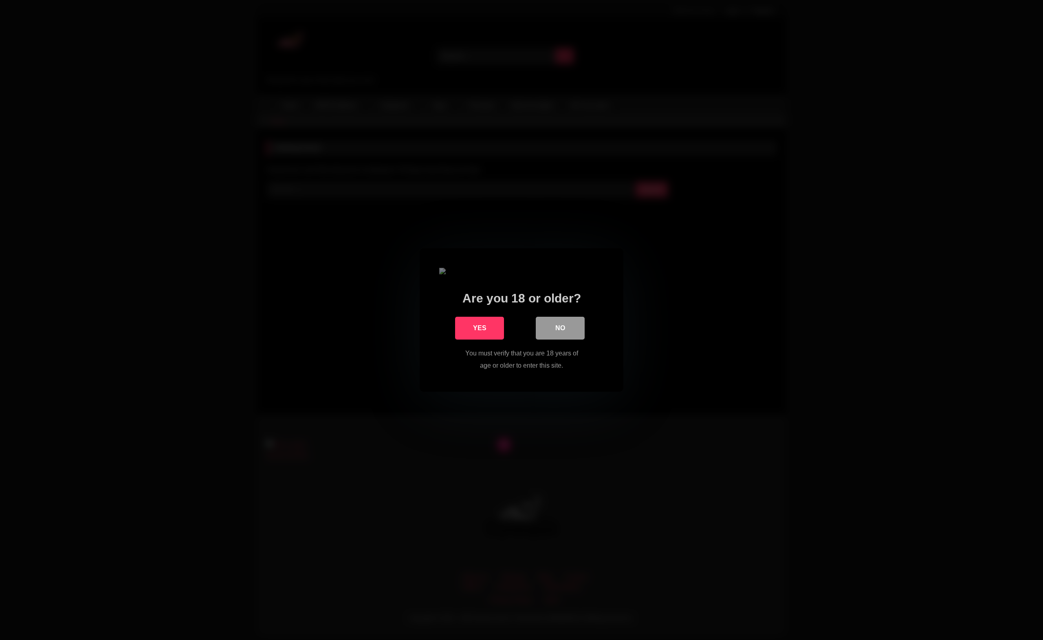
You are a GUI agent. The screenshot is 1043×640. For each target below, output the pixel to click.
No (560, 327)
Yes (479, 327)
